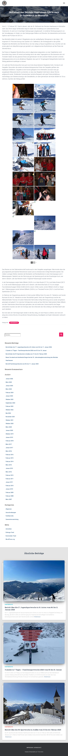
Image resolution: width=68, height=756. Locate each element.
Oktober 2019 (9, 434)
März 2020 (9, 427)
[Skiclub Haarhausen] (5, 3)
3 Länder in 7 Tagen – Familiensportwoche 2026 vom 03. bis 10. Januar (26, 350)
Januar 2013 (9, 468)
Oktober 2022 (9, 410)
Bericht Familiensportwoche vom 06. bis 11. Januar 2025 (22, 364)
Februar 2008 (9, 496)
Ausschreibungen (11, 512)
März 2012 (9, 472)
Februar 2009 (9, 492)
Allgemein (9, 509)
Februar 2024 (9, 392)
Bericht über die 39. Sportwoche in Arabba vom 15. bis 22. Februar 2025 (26, 354)
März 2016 (9, 451)
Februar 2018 (9, 440)
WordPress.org (10, 539)
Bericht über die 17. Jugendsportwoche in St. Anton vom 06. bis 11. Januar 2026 (29, 347)
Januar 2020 (9, 430)
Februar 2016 (9, 454)
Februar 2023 (9, 406)
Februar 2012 (9, 475)
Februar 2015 (9, 458)
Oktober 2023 (9, 399)
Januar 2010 (9, 489)
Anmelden (9, 529)
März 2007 (9, 499)
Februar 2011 (9, 478)
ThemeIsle (40, 752)
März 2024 (9, 389)
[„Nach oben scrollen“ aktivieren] (64, 752)
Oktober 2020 (9, 423)
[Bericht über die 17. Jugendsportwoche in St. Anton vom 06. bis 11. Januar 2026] (34, 581)
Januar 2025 (9, 385)
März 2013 (9, 465)
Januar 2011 (9, 482)
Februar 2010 (9, 485)
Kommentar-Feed (11, 536)
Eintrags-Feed (10, 532)
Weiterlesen (37, 616)
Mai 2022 (8, 413)
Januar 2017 (9, 447)
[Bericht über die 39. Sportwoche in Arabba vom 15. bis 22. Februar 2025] (34, 703)
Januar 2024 (9, 396)
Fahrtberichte (14, 322)
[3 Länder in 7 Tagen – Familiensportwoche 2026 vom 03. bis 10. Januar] (34, 643)
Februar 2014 (9, 461)
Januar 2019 (9, 437)
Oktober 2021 (9, 420)
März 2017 (9, 444)
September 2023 (10, 403)
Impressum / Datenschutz (34, 747)
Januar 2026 (9, 378)
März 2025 (9, 382)
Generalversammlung (12, 519)
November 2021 (10, 416)
